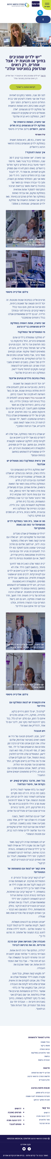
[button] (40, 13)
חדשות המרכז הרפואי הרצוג (38, 1076)
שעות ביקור (45, 1045)
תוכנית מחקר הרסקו (42, 1099)
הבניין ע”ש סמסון (43, 1092)
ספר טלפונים (44, 1119)
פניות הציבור (44, 1123)
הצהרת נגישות (44, 1060)
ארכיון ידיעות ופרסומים (41, 1072)
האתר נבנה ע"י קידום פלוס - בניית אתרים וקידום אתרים (25, 1155)
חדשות (43, 75)
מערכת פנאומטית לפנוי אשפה (38, 1096)
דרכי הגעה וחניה (43, 1116)
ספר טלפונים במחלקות (40, 1052)
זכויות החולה (45, 1049)
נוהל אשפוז (45, 1042)
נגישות (47, 1056)
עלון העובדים (44, 1080)
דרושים (47, 1112)
